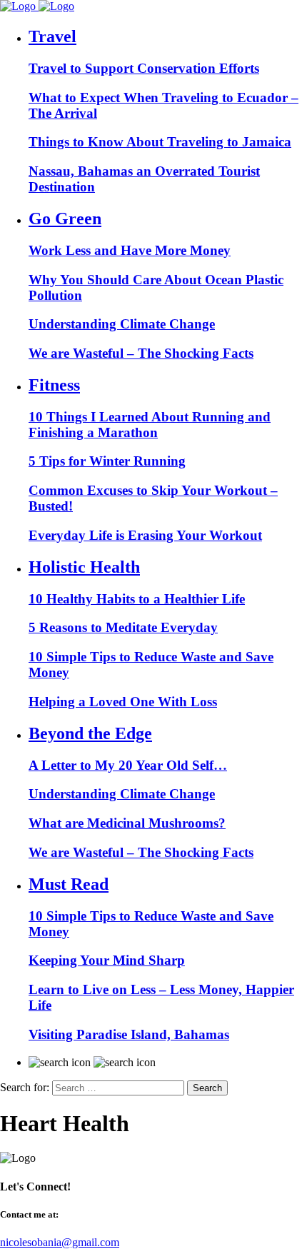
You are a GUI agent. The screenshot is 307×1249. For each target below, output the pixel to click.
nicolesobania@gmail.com (59, 1242)
